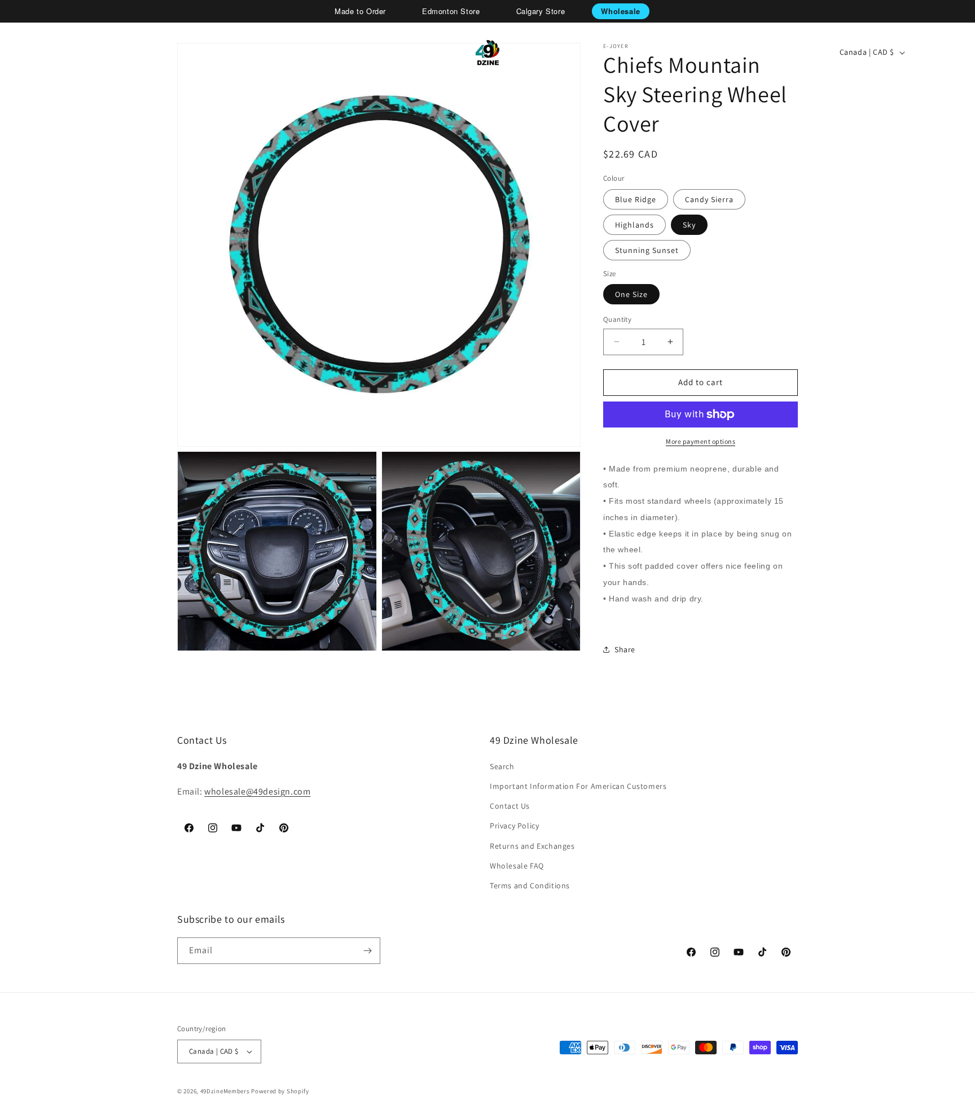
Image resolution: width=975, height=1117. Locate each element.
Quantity (617, 319)
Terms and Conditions (530, 885)
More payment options (700, 441)
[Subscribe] (367, 950)
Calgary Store (540, 11)
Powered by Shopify (280, 1091)
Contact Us (510, 806)
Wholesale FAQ (517, 866)
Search (502, 766)
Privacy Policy (514, 826)
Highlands (634, 225)
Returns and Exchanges (532, 846)
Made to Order (360, 11)
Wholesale (620, 11)
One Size (631, 294)
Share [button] (624, 649)
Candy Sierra (709, 199)
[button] (48, 52)
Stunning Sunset (647, 250)
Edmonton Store (451, 11)
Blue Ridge (635, 199)
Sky (689, 225)
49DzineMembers (225, 1091)
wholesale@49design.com (257, 791)
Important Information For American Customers (578, 786)
